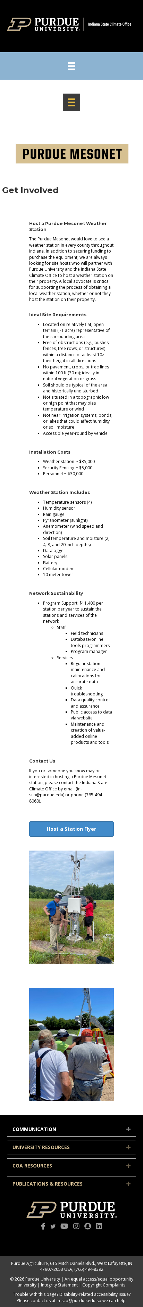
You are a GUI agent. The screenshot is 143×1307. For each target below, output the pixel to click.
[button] (128, 1129)
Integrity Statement (59, 1285)
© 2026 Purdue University (35, 1279)
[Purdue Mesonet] (71, 102)
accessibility (106, 1294)
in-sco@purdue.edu (76, 1301)
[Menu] (71, 66)
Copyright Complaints (103, 1285)
